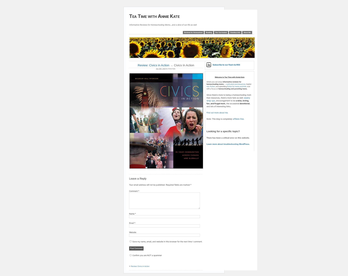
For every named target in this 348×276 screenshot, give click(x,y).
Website (132, 232)
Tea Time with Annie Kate (154, 16)
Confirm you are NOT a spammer (147, 255)
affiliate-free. (238, 119)
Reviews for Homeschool (193, 32)
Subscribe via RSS (226, 65)
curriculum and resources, (236, 84)
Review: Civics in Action (153, 65)
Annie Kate (171, 69)
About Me (247, 32)
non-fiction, (211, 86)
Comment (134, 191)
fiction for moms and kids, (237, 86)
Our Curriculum (221, 32)
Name (132, 214)
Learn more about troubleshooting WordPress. (228, 144)
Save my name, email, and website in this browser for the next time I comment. (167, 241)
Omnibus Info (235, 32)
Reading (209, 32)
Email (132, 223)
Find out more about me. (217, 112)
